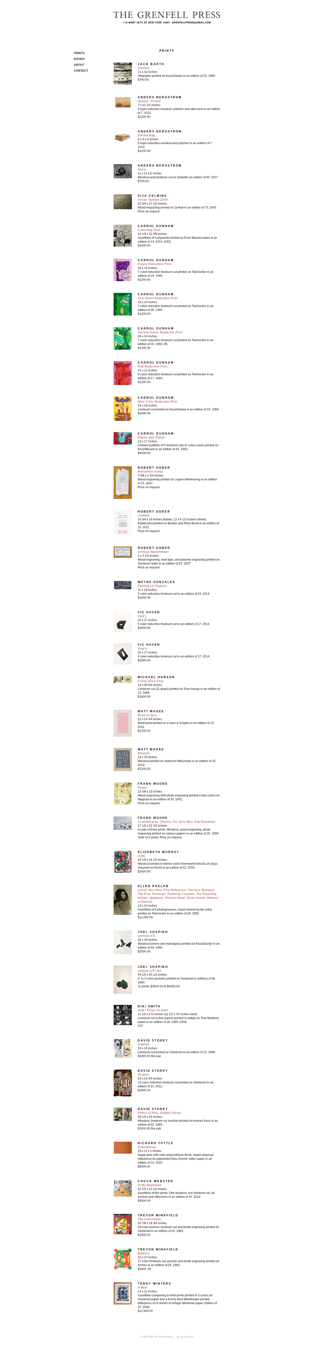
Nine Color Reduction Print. (158, 401)
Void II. (143, 648)
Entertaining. (147, 1147)
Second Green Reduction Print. (160, 332)
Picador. (144, 1074)
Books (79, 59)
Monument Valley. (151, 471)
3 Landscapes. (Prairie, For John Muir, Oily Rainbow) (176, 821)
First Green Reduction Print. (158, 298)
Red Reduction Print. (153, 366)
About (79, 64)
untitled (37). (147, 936)
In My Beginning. (150, 1185)
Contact (81, 70)
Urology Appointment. (153, 552)
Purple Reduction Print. (155, 264)
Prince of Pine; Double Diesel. (160, 1113)
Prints (79, 53)
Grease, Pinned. (149, 101)
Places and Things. (152, 437)
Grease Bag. (147, 135)
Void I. (142, 616)
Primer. (143, 787)
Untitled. (144, 68)
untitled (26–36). (150, 970)
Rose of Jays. (147, 715)
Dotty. (142, 856)
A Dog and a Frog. (151, 681)
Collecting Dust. (149, 230)
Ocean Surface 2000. (153, 199)
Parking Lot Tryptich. (153, 586)
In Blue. (143, 1287)
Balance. (144, 1253)
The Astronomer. (150, 1219)
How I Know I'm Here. (153, 1010)
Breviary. (144, 753)
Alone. (142, 169)
